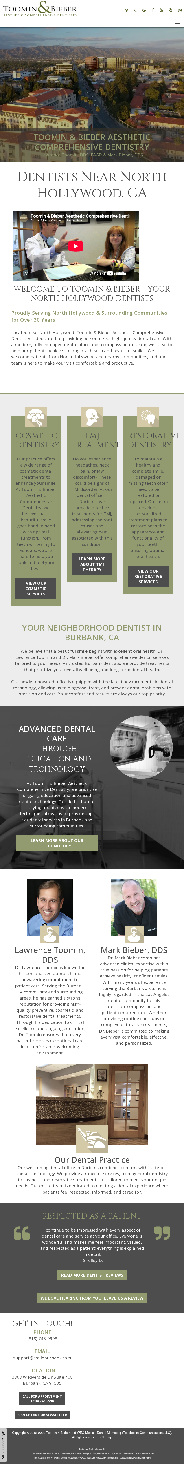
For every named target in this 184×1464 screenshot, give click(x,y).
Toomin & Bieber (58, 1432)
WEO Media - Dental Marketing (99, 1432)
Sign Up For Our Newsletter (42, 1415)
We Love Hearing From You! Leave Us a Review (92, 1298)
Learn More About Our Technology (57, 843)
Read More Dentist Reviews (92, 1275)
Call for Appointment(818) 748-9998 (42, 1398)
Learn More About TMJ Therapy (92, 564)
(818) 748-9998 (42, 1338)
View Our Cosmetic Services (35, 588)
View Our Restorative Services (148, 576)
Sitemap (106, 1437)
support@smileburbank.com (42, 1358)
